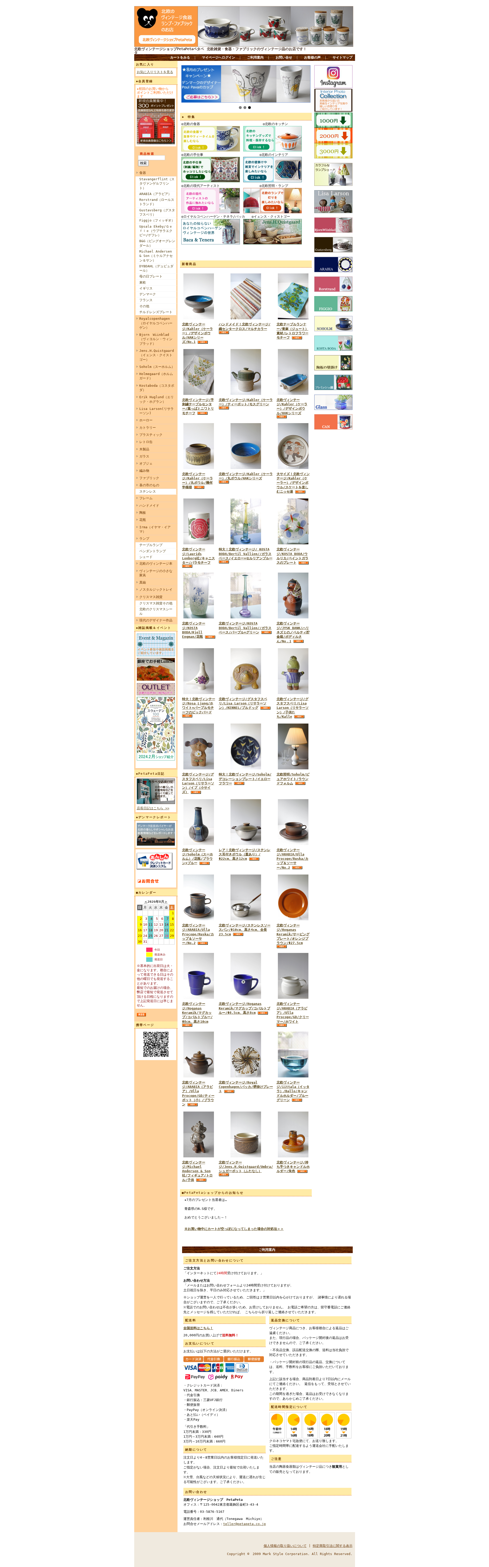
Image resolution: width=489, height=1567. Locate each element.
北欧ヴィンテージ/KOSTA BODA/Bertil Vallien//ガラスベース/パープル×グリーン (245, 627)
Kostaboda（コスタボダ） (156, 388)
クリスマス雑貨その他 (155, 603)
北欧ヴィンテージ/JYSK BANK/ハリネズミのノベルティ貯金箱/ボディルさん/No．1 (293, 632)
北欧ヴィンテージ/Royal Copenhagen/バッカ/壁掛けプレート (246, 1086)
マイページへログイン (218, 57)
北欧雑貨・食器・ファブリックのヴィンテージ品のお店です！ (257, 49)
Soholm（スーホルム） (157, 367)
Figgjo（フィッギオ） (157, 220)
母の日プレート (150, 276)
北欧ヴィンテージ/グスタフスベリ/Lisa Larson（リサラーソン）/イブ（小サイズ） (198, 783)
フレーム (146, 498)
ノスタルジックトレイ (155, 589)
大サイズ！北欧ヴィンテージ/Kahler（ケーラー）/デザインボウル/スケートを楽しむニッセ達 (293, 482)
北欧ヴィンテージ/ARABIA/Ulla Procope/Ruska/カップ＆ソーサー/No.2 (292, 858)
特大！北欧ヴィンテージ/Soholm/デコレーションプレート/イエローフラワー (245, 778)
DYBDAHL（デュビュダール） (156, 268)
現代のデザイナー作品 (155, 620)
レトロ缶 (146, 442)
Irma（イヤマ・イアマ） (155, 529)
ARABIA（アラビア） (155, 194)
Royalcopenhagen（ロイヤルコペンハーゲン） (155, 323)
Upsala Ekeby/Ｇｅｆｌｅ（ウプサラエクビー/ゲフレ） (155, 231)
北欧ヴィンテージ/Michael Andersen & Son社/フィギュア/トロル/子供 (197, 1171)
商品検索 (147, 154)
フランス (146, 300)
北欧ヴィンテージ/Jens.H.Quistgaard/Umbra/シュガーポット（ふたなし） (246, 1166)
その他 (144, 306)
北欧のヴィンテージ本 (155, 563)
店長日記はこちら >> (153, 808)
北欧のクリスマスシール (155, 611)
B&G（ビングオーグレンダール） (157, 243)
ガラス (144, 456)
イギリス (146, 288)
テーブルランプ (150, 545)
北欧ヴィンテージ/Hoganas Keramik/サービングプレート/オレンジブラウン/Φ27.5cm (293, 934)
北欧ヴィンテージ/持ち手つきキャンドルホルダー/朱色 (293, 1166)
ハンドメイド (149, 505)
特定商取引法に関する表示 (332, 1546)
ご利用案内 (255, 57)
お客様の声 (312, 57)
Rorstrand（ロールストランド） (156, 202)
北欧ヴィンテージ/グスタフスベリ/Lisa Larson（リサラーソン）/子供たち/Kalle (293, 707)
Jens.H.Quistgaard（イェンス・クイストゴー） (156, 355)
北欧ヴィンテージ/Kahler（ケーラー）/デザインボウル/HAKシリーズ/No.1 (197, 333)
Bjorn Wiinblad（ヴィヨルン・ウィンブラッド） (155, 339)
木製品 (144, 449)
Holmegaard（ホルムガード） (156, 376)
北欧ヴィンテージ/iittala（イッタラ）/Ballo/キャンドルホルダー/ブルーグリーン (293, 1091)
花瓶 (142, 520)
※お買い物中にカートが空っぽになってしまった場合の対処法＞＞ (234, 1229)
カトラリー (147, 427)
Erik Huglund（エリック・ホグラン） (156, 399)
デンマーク (147, 294)
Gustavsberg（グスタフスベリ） (157, 212)
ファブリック (149, 478)
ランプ (144, 538)
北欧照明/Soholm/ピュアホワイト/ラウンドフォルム (293, 778)
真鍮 (142, 582)
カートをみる (180, 57)
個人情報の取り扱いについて (285, 1546)
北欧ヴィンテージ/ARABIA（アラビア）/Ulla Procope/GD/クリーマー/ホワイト (293, 1012)
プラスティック (150, 435)
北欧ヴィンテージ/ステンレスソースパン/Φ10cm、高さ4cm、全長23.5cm (244, 929)
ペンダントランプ (152, 551)
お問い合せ (284, 57)
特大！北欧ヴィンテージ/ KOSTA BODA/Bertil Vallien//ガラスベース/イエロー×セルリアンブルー (246, 553)
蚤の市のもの (149, 485)
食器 (142, 173)
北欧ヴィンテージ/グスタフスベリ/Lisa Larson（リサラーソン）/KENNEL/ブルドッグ (243, 703)
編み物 (144, 471)
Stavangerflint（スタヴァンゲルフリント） (156, 183)
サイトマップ (342, 57)
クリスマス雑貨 (150, 597)
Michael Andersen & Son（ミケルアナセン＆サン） (156, 255)
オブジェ (146, 463)
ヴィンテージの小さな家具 (155, 573)
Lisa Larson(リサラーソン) (156, 411)
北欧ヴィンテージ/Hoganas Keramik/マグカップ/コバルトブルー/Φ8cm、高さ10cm (197, 1012)
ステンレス (147, 491)
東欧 (142, 282)
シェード (146, 557)
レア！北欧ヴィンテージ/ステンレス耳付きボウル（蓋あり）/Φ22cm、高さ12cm (244, 854)
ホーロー (146, 420)
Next (185, 83)
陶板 (142, 513)
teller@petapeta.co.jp (244, 1524)
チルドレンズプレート (155, 312)
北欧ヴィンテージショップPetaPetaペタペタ (169, 50)
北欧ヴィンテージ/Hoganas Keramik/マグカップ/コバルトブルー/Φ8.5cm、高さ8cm (244, 1008)
